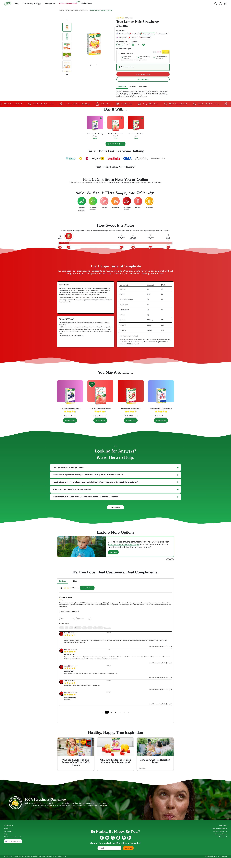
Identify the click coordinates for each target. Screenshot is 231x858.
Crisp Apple (134, 37)
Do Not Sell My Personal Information (56, 856)
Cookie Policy (26, 856)
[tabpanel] (143, 93)
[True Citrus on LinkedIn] (129, 838)
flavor (61, 628)
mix (95, 628)
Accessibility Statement (38, 856)
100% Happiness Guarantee (13, 837)
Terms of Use (17, 856)
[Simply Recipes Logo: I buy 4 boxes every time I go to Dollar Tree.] (71, 158)
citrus (84, 628)
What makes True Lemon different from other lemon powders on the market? (86, 497)
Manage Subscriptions (219, 828)
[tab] (122, 87)
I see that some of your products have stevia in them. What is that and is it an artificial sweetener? (95, 482)
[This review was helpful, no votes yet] (166, 646)
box (67, 628)
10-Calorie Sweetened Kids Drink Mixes (77, 10)
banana (100, 628)
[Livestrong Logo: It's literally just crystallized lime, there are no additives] (158, 158)
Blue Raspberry (123, 34)
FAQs (5, 834)
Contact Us (8, 831)
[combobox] (67, 618)
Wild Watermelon (163, 34)
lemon (90, 628)
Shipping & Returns (220, 831)
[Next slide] (96, 65)
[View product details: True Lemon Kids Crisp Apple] (131, 394)
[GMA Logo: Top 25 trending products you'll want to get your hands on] (127, 158)
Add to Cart (71, 420)
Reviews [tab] (62, 581)
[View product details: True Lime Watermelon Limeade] (100, 394)
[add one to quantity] (143, 45)
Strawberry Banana (148, 34)
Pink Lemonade (145, 37)
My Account (223, 825)
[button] (225, 3)
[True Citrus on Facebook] (102, 838)
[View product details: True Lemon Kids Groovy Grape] (70, 394)
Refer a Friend (222, 837)
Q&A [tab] (75, 581)
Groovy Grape (123, 37)
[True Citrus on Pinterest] (124, 838)
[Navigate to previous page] (102, 712)
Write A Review (87, 588)
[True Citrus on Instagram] (113, 838)
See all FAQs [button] (115, 507)
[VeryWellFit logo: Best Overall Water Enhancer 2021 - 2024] (97, 158)
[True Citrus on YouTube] (107, 838)
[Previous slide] (90, 65)
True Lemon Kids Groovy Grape (123, 544)
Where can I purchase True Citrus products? (72, 489)
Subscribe (128, 848)
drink (71, 628)
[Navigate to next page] (128, 712)
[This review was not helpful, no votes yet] (169, 646)
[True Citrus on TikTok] (118, 838)
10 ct (119, 45)
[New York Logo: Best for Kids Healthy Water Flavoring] (141, 158)
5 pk (127, 45)
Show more (107, 628)
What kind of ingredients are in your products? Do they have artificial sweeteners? (88, 475)
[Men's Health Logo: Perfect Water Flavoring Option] (113, 158)
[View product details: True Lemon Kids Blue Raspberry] (161, 394)
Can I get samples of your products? (68, 467)
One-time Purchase (127, 67)
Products (61, 10)
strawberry (78, 628)
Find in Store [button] (144, 79)
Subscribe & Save (127, 53)
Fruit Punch (135, 34)
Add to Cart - (118, 144)
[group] (94, 44)
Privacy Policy (8, 856)
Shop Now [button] (113, 552)
